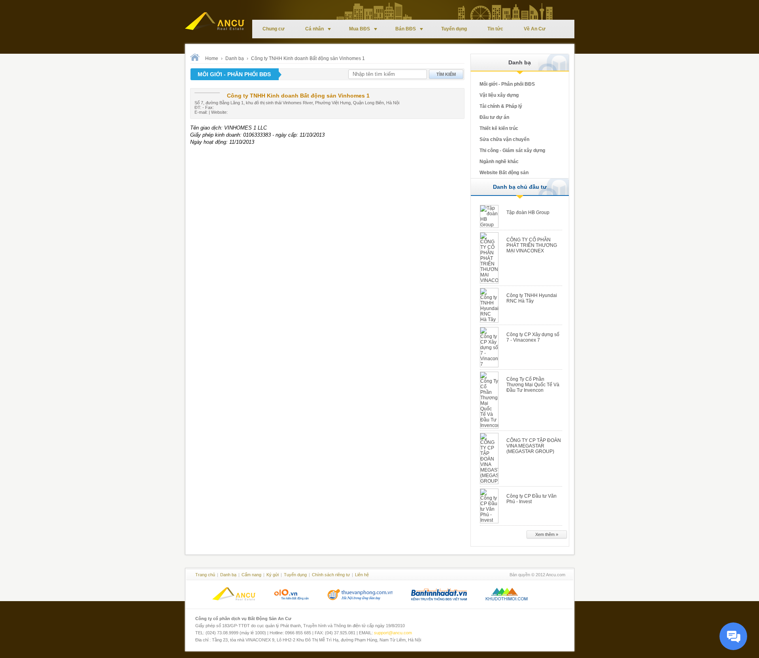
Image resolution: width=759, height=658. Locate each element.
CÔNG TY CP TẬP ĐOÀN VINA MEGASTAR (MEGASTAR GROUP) (533, 446)
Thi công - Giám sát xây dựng (512, 150)
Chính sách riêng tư (331, 574)
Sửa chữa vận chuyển (504, 139)
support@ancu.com (393, 632)
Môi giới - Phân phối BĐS (507, 84)
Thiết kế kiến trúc (499, 128)
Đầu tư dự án (494, 117)
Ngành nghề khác (499, 161)
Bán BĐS (405, 29)
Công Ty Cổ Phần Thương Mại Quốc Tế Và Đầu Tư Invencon (532, 384)
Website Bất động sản (504, 172)
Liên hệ (362, 574)
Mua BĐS (359, 29)
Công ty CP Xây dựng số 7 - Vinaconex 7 (532, 337)
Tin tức (495, 29)
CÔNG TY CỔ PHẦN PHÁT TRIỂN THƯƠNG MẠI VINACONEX (531, 245)
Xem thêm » (546, 534)
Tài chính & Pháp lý (501, 106)
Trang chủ (205, 574)
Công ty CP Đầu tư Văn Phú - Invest (531, 498)
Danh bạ (234, 58)
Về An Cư (535, 29)
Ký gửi (272, 574)
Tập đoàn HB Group (527, 212)
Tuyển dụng (454, 29)
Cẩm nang (251, 574)
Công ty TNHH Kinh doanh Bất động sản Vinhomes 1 (308, 58)
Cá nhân (314, 29)
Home (211, 58)
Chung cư (273, 29)
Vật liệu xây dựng (499, 95)
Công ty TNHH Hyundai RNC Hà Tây (531, 298)
